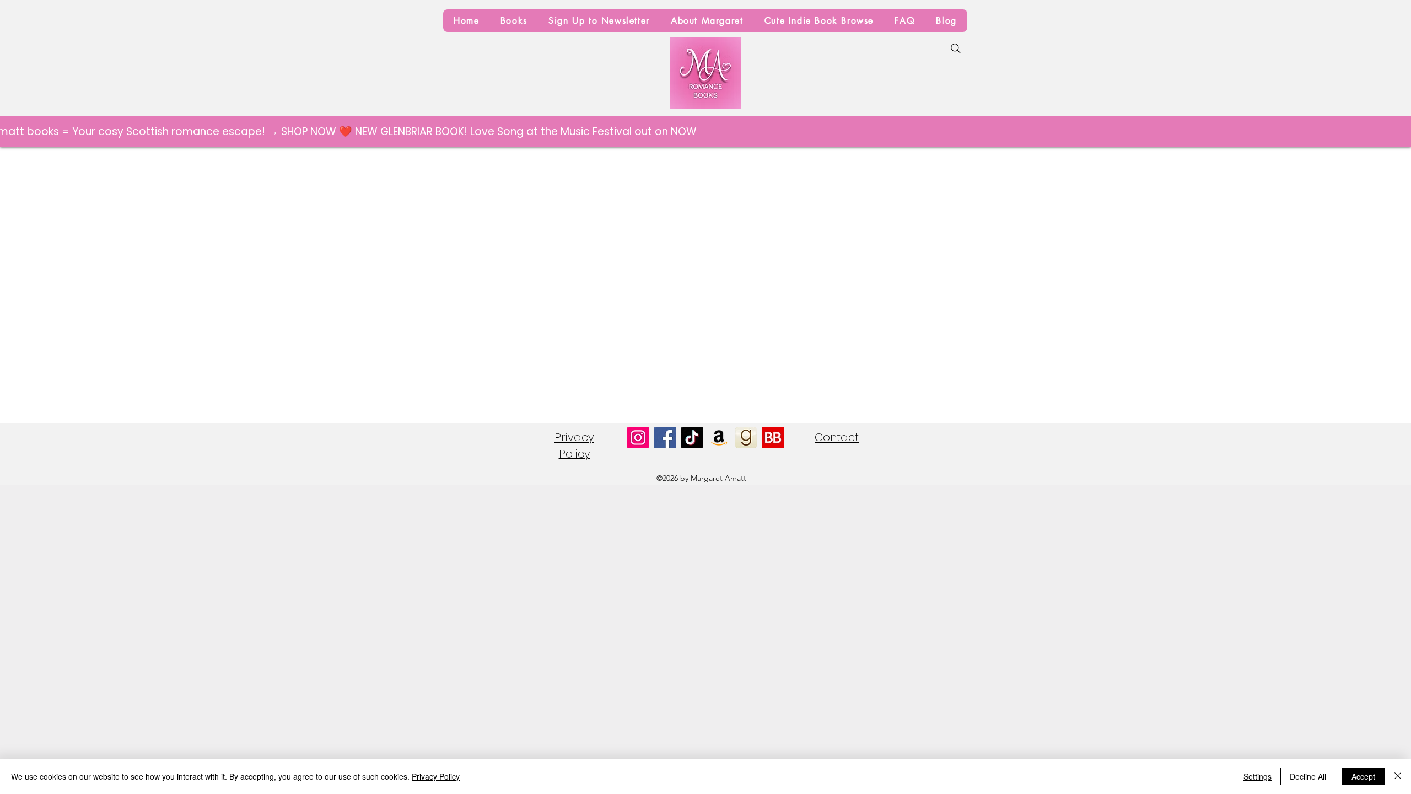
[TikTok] (692, 437)
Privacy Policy (436, 776)
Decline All (1308, 776)
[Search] (955, 48)
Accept (1363, 776)
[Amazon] (719, 437)
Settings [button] (1257, 776)
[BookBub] (773, 437)
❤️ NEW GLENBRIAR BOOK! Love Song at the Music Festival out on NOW (485, 131)
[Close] (1397, 776)
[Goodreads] (746, 437)
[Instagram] (638, 437)
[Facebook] (665, 437)
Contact (837, 437)
